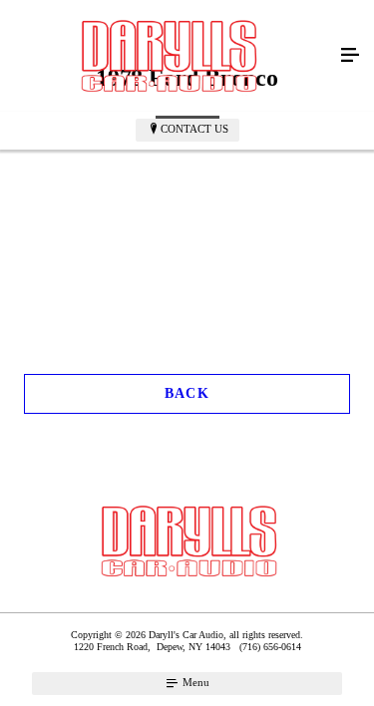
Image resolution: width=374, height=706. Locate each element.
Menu (194, 682)
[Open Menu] (350, 56)
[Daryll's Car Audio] (167, 56)
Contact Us (194, 129)
